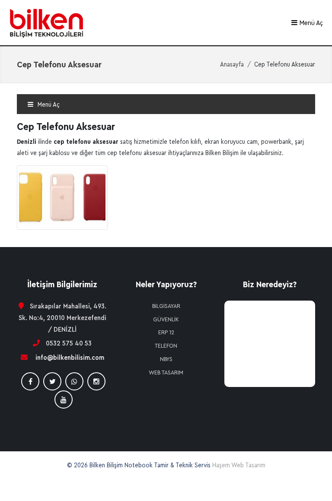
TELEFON (166, 346)
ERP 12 (166, 333)
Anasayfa (232, 64)
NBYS (166, 359)
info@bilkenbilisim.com (69, 357)
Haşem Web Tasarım (238, 465)
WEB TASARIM (166, 373)
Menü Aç (310, 22)
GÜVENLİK (166, 320)
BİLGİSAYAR (166, 306)
